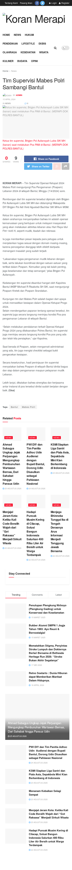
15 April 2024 (9, 99)
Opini (34, 61)
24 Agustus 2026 (36, 488)
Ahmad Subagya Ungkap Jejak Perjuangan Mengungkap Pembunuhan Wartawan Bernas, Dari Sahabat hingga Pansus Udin (11, 464)
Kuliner (8, 61)
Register (65, 2)
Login (54, 2)
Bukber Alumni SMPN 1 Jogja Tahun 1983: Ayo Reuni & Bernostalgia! (47, 629)
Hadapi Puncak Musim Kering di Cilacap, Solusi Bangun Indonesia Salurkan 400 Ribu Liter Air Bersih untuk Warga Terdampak (35, 533)
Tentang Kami (11, 2)
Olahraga (10, 52)
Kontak (18, 8)
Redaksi (9, 8)
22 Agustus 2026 (36, 559)
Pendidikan (10, 43)
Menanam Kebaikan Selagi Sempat (45, 792)
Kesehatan (28, 52)
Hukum (29, 35)
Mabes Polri (28, 406)
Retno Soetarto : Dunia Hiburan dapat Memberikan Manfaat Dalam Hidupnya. (48, 676)
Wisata (43, 52)
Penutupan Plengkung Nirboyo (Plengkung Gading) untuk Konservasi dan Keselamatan (47, 608)
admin (19, 95)
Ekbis (42, 43)
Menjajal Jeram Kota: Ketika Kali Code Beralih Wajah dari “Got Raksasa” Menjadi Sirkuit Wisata (12, 527)
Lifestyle (28, 43)
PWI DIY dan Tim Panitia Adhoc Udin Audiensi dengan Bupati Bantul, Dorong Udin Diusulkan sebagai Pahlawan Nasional (36, 464)
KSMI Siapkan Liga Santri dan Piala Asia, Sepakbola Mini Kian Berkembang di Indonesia (60, 456)
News (17, 35)
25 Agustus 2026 (12, 488)
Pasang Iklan (26, 2)
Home (6, 35)
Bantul (14, 406)
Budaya (22, 61)
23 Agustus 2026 (60, 472)
